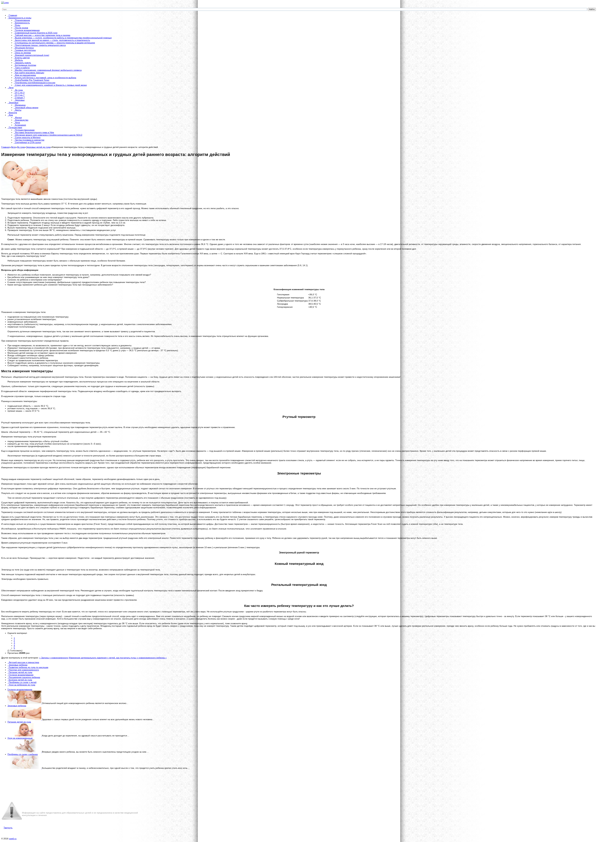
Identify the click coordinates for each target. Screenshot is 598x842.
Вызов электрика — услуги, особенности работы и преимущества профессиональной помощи (63, 37)
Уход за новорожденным (20, 738)
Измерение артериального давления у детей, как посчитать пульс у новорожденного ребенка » (118, 657)
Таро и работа (22, 67)
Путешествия (15, 127)
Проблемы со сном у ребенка (22, 754)
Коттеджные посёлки (25, 65)
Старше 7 (20, 97)
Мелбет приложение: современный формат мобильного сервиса (48, 70)
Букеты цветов (22, 57)
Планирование (22, 20)
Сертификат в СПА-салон (28, 142)
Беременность (22, 23)
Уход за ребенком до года (22, 685)
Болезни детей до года (20, 680)
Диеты (18, 110)
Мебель (19, 60)
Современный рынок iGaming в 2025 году (36, 32)
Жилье (18, 117)
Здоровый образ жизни (26, 107)
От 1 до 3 (19, 92)
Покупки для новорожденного (24, 670)
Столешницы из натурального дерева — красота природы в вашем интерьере (55, 42)
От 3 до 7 (19, 95)
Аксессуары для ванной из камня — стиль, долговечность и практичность (52, 40)
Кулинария (20, 125)
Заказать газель (23, 62)
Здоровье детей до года (38, 147)
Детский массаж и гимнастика (24, 662)
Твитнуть (8, 827)
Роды (17, 25)
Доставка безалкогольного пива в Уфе (34, 132)
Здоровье (20, 100)
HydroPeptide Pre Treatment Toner (32, 80)
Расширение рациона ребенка (24, 677)
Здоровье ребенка (18, 665)
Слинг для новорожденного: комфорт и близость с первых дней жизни (51, 85)
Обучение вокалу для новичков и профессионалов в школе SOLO (48, 135)
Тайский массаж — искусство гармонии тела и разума (42, 35)
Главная (13, 15)
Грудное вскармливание (27, 30)
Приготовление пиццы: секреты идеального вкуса (40, 45)
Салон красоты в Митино (27, 137)
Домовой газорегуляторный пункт (32, 55)
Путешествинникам (25, 130)
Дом (11, 115)
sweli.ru (13, 838)
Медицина (20, 105)
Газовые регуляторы (25, 50)
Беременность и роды (20, 18)
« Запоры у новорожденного (53, 657)
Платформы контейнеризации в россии (35, 82)
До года (19, 90)
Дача (17, 122)
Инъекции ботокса (24, 47)
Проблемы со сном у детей (22, 682)
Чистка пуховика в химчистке (29, 140)
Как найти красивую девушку (29, 72)
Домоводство (21, 120)
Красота (13, 112)
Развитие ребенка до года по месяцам (28, 667)
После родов (21, 27)
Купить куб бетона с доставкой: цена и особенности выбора (45, 77)
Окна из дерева (23, 52)
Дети (11, 87)
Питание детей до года (20, 672)
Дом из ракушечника (25, 75)
